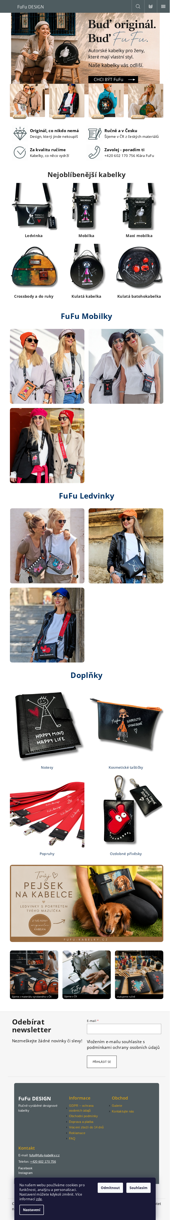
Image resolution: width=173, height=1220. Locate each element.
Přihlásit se (102, 1062)
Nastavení (31, 1209)
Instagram (25, 1173)
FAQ (72, 1138)
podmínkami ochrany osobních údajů (123, 1047)
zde (39, 1199)
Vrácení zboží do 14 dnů (86, 1127)
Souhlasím (138, 1187)
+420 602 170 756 (43, 1161)
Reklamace (77, 1133)
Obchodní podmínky (83, 1116)
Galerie (117, 1105)
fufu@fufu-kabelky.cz (44, 1155)
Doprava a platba (81, 1122)
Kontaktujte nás (123, 1111)
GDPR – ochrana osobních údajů (81, 1108)
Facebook (25, 1168)
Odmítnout (110, 1187)
